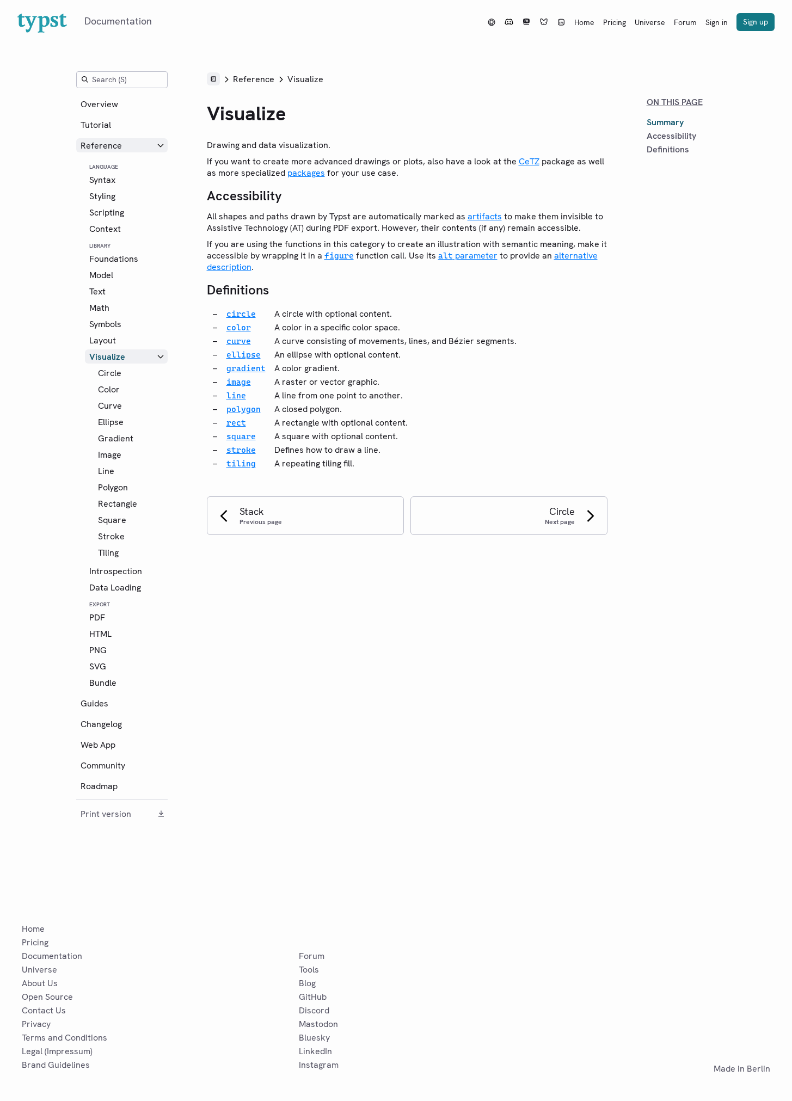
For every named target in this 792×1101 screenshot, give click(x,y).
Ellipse (111, 422)
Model (101, 275)
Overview (99, 104)
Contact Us (44, 1010)
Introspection (115, 571)
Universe (650, 22)
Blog (307, 983)
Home (584, 22)
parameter (468, 255)
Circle (109, 373)
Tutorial (96, 125)
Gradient (115, 438)
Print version (106, 814)
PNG (98, 650)
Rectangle (117, 503)
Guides (94, 703)
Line (106, 471)
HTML (100, 633)
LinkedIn (315, 1051)
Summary (665, 122)
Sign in (716, 22)
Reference (101, 145)
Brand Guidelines (56, 1065)
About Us (40, 983)
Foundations (113, 259)
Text (97, 291)
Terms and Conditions (64, 1037)
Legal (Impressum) (57, 1051)
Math (99, 307)
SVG (97, 666)
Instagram (319, 1065)
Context (105, 229)
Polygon (113, 487)
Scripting (106, 212)
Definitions (668, 149)
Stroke (111, 536)
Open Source (47, 996)
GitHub (313, 996)
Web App (98, 745)
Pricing (614, 22)
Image (109, 454)
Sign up (755, 22)
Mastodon (318, 1024)
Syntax (102, 180)
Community (103, 765)
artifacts (485, 216)
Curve (110, 405)
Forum (685, 22)
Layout (102, 340)
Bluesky (314, 1037)
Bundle (102, 682)
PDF (97, 617)
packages (306, 173)
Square (112, 520)
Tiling (108, 552)
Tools (309, 969)
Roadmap (99, 786)
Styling (102, 196)
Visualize (107, 356)
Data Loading (115, 587)
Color (109, 389)
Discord (314, 1010)
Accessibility (671, 136)
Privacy (36, 1024)
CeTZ (529, 161)
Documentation (52, 956)
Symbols (105, 324)
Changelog (101, 724)
